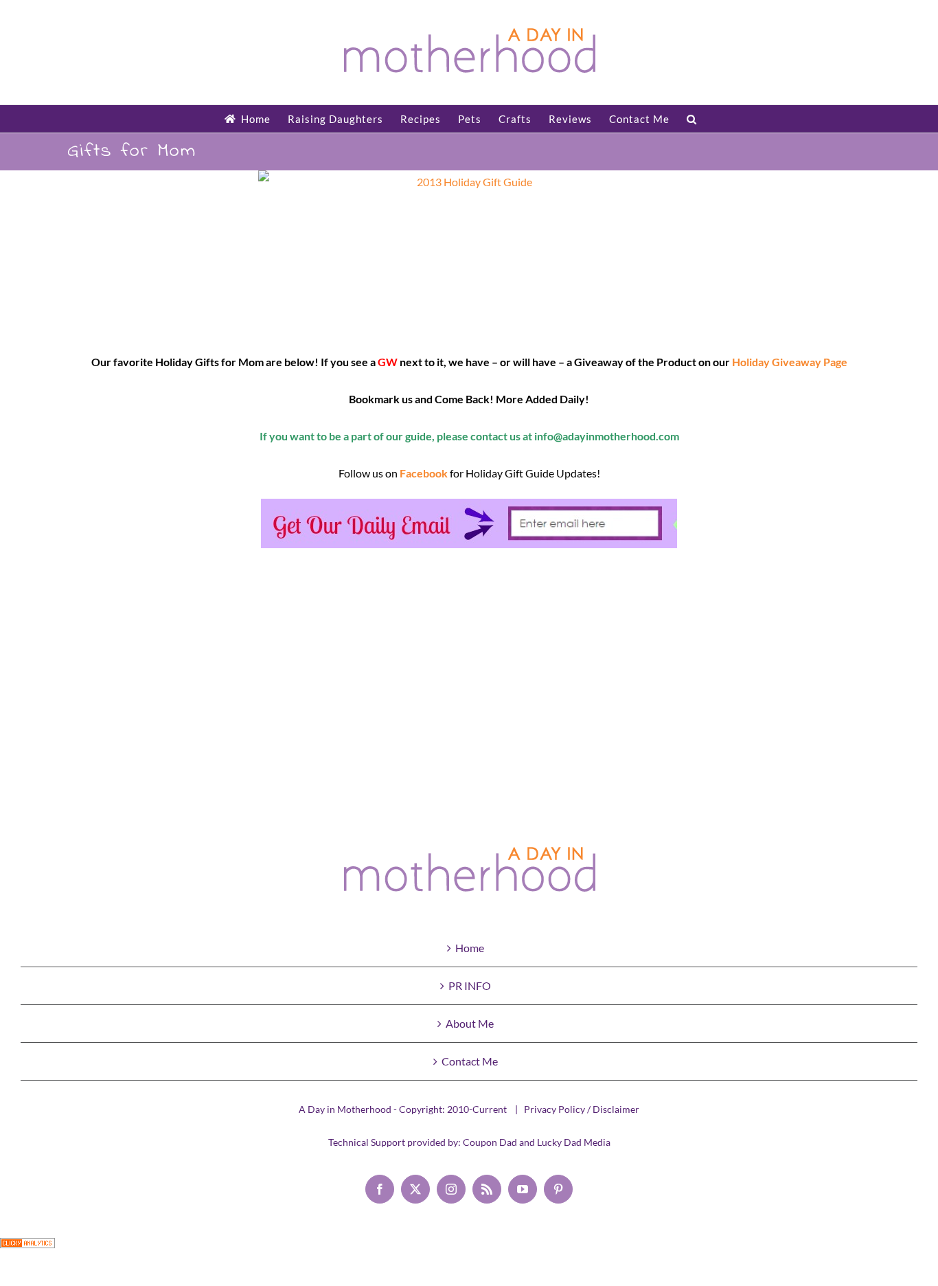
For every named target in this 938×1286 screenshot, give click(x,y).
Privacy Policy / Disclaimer (581, 1109)
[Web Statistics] (27, 1249)
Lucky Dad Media (573, 1142)
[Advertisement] (469, 681)
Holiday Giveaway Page (789, 361)
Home (469, 947)
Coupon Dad (490, 1142)
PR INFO (469, 985)
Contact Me (470, 1061)
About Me (470, 1023)
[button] (692, 119)
